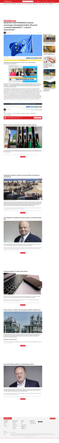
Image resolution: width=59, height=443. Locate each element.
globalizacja (23, 113)
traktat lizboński (32, 113)
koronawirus (9, 113)
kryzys (5, 113)
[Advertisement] (29, 11)
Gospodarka (8, 19)
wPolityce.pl (5, 19)
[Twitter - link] (41, 421)
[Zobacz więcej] (49, 38)
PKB (14, 113)
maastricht (27, 113)
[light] (35, 1)
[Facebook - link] (38, 421)
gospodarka (18, 113)
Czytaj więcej (23, 156)
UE (12, 113)
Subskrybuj (40, 109)
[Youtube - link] (40, 421)
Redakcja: (5, 431)
